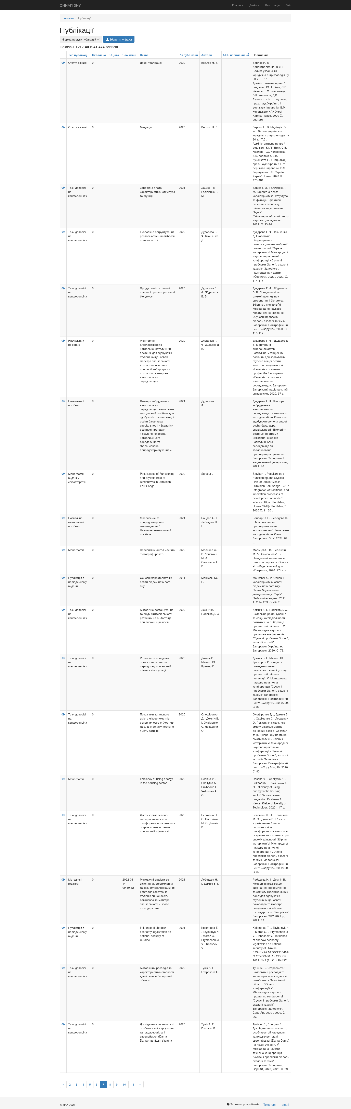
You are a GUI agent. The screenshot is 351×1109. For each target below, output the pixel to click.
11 (132, 1084)
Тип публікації (78, 55)
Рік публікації (188, 55)
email (285, 1104)
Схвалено (99, 55)
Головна (237, 5)
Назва (144, 55)
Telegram (269, 1104)
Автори (206, 55)
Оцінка (114, 55)
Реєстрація (272, 5)
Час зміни (129, 55)
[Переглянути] (63, 62)
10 (124, 1084)
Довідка (254, 5)
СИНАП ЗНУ (70, 5)
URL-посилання (234, 55)
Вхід (288, 5)
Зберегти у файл (120, 39)
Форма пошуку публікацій (79, 39)
